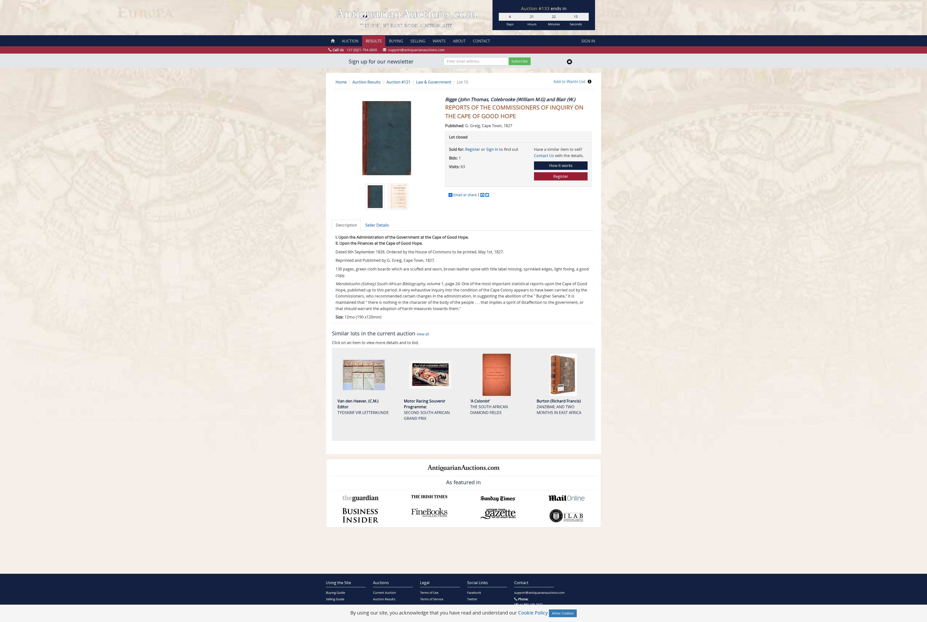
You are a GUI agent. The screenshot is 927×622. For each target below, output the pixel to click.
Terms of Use (429, 593)
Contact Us (544, 155)
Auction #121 (398, 82)
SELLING (417, 41)
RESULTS (374, 41)
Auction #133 (536, 8)
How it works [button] (561, 165)
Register (472, 149)
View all (423, 334)
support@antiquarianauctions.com (534, 593)
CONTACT (481, 41)
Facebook (474, 593)
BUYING (396, 41)
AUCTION (350, 41)
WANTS (439, 41)
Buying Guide (335, 593)
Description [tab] (346, 225)
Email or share (465, 195)
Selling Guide (335, 599)
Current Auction (384, 593)
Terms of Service (431, 599)
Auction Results (366, 82)
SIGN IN (588, 41)
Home (341, 82)
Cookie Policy (533, 612)
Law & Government (433, 82)
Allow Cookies (563, 613)
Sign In (492, 149)
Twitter (472, 599)
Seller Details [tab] (377, 225)
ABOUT (459, 41)
